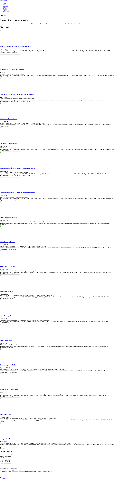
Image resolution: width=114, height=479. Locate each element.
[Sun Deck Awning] (10, 398)
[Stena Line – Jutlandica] (10, 251)
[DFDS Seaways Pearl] (10, 300)
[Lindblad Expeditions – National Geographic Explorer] (10, 152)
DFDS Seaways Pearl (6, 316)
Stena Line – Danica (6, 291)
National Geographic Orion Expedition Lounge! (15, 46)
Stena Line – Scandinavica (8, 217)
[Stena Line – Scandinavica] (10, 201)
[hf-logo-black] (3, 0)
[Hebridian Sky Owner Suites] (10, 374)
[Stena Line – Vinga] (10, 324)
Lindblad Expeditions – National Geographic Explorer (17, 168)
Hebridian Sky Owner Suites (9, 389)
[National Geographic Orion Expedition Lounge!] (10, 31)
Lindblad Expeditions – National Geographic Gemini (17, 94)
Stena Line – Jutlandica (7, 266)
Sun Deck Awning (5, 414)
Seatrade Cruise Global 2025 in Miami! (12, 69)
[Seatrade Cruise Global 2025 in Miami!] (10, 54)
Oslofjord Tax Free (6, 439)
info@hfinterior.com (6, 463)
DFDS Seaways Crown (7, 242)
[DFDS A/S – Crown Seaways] (10, 103)
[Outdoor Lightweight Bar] (10, 349)
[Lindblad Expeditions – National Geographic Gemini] (10, 78)
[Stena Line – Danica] (10, 275)
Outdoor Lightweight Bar (8, 365)
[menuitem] (58, 3)
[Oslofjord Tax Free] (10, 423)
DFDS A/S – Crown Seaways (9, 119)
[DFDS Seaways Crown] (10, 226)
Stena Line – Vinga (6, 340)
